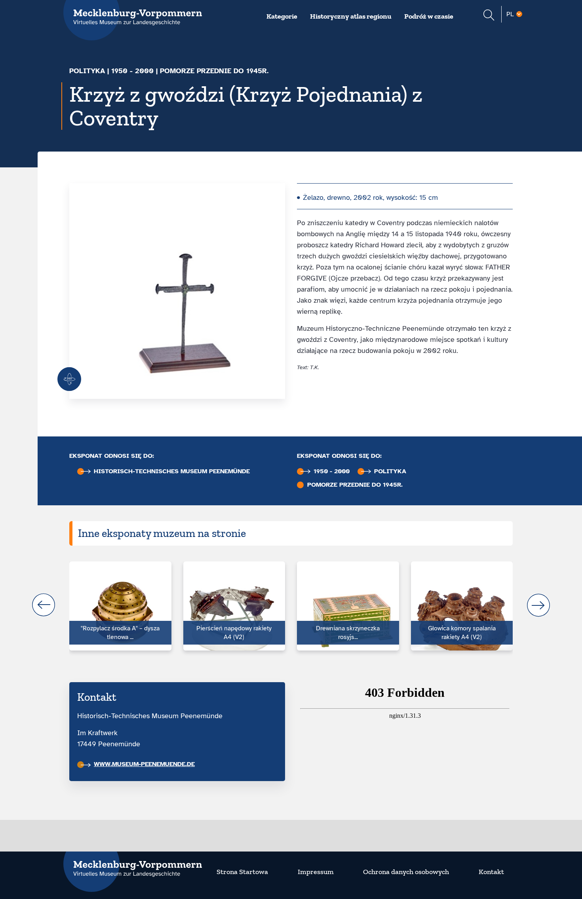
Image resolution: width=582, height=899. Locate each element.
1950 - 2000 (132, 70)
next (538, 605)
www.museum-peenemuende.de (144, 764)
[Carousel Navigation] (291, 605)
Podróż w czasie (428, 16)
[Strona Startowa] (132, 864)
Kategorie (281, 16)
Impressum (316, 871)
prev (43, 605)
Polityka (87, 70)
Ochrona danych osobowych (406, 871)
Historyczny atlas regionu (351, 16)
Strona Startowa (242, 871)
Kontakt (491, 871)
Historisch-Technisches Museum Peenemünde (172, 471)
